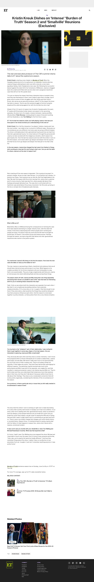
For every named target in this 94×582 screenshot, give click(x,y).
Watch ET (54, 10)
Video (45, 10)
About (23, 573)
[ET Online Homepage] (6, 10)
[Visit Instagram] (76, 563)
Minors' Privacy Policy (42, 571)
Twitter (23, 568)
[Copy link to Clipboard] (55, 69)
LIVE (38, 10)
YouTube (24, 570)
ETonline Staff (25, 575)
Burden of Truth (12, 466)
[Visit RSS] (84, 563)
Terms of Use (40, 565)
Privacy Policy (40, 566)
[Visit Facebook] (69, 563)
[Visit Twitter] (73, 563)
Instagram (24, 566)
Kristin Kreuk (15, 553)
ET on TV (24, 571)
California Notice (41, 570)
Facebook (24, 565)
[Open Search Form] (89, 10)
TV (47, 15)
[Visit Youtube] (80, 563)
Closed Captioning (41, 568)
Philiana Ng (12, 69)
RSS (23, 576)
